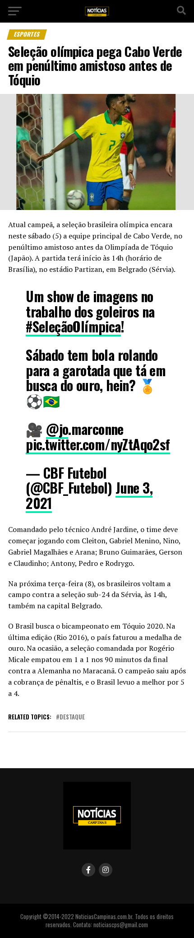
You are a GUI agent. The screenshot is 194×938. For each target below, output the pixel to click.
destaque (72, 717)
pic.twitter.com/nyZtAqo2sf (98, 444)
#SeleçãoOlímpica (73, 326)
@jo (57, 429)
